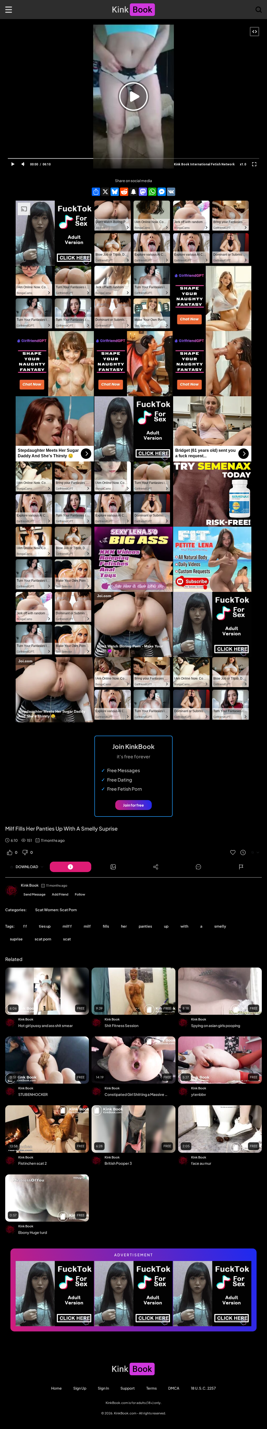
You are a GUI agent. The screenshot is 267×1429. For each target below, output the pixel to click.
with (184, 926)
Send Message (34, 894)
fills (106, 926)
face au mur (201, 1163)
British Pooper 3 (118, 1163)
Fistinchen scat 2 (32, 1163)
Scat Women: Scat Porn (56, 909)
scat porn (43, 938)
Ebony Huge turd (32, 1232)
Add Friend (60, 894)
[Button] (70, 867)
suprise (16, 938)
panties (145, 926)
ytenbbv (198, 1094)
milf (87, 926)
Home (56, 1388)
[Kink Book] (11, 890)
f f (25, 926)
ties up (45, 926)
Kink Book (30, 885)
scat (67, 938)
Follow (80, 894)
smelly (220, 926)
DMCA (173, 1388)
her (124, 926)
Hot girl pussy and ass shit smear (45, 1025)
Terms (151, 1388)
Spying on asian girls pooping (215, 1025)
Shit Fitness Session (121, 1025)
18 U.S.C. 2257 (203, 1388)
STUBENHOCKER (33, 1094)
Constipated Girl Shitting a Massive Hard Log (136, 1094)
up (166, 926)
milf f (67, 926)
